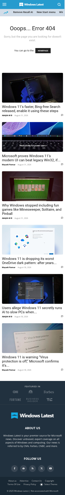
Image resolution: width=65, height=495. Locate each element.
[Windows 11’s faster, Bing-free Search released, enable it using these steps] (32, 88)
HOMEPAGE (43, 50)
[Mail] (23, 468)
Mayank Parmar (8, 165)
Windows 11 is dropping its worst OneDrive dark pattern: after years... (29, 261)
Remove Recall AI (23, 12)
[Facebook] (14, 468)
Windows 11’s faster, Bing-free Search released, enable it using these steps (31, 109)
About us (12, 480)
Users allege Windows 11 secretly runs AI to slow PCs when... (32, 310)
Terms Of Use (14, 484)
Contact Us (37, 480)
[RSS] (32, 468)
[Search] (59, 4)
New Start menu (46, 12)
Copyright (49, 480)
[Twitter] (41, 468)
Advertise (24, 480)
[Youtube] (50, 468)
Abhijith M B (7, 115)
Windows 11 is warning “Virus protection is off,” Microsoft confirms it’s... (30, 361)
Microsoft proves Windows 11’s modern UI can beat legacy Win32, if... (31, 158)
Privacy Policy (30, 484)
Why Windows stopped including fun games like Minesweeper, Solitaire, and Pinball (32, 209)
